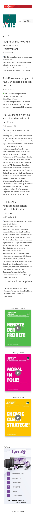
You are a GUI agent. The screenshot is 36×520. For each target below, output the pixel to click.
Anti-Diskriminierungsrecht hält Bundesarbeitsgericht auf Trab (18, 82)
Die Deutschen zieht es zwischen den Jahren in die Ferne (16, 118)
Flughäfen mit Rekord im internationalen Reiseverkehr (17, 45)
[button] (20, 21)
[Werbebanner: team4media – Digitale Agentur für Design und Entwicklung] (18, 8)
